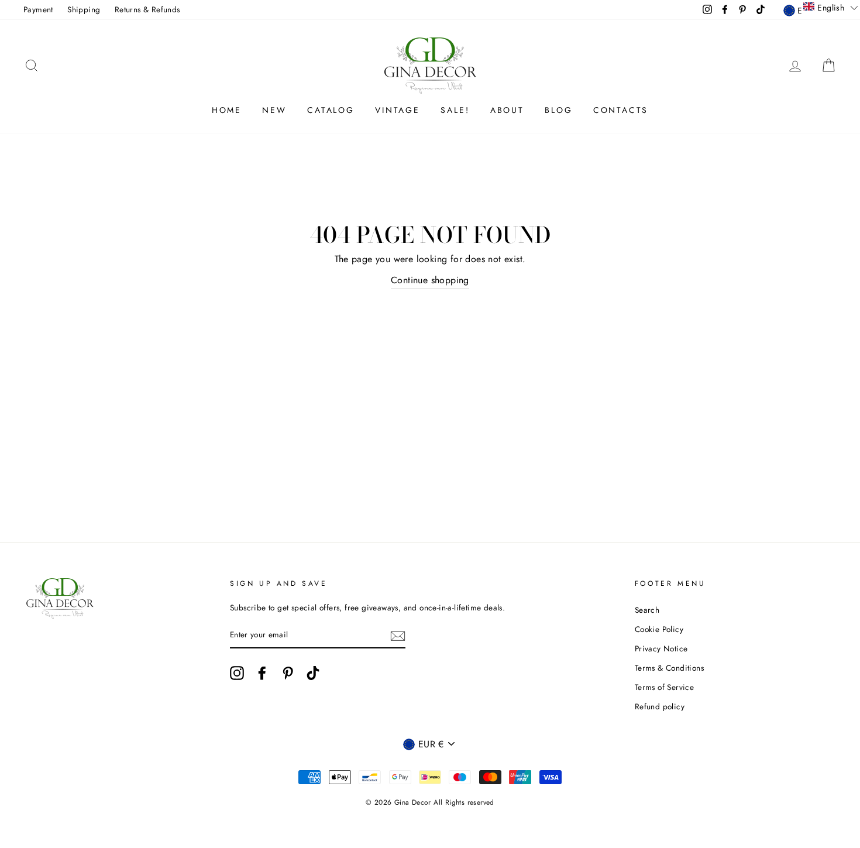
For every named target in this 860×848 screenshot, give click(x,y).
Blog (558, 110)
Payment (38, 9)
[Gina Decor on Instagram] (237, 673)
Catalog (331, 110)
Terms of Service (664, 687)
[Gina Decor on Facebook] (262, 673)
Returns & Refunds (147, 9)
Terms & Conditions (669, 668)
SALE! (455, 110)
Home (227, 110)
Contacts (620, 110)
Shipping (83, 9)
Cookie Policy (659, 629)
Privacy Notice (661, 648)
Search (647, 610)
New (274, 110)
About (507, 110)
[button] (830, 7)
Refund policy (659, 706)
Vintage (397, 110)
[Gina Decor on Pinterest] (288, 673)
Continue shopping (430, 280)
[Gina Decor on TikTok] (313, 673)
